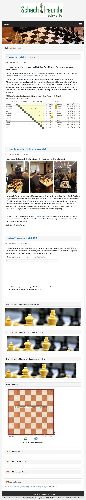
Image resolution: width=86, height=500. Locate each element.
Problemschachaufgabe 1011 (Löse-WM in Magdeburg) (27, 487)
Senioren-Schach (14, 482)
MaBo (24, 62)
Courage (52, 494)
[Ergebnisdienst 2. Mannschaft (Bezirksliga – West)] (43, 343)
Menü (6, 24)
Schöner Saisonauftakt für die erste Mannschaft (26, 149)
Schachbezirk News (15, 452)
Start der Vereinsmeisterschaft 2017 (22, 238)
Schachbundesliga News (17, 472)
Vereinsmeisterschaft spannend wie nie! (23, 57)
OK (57, 499)
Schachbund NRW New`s (17, 462)
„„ (52, 76)
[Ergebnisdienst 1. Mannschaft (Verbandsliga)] (43, 325)
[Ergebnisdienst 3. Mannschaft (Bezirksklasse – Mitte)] (40, 377)
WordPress (42, 494)
